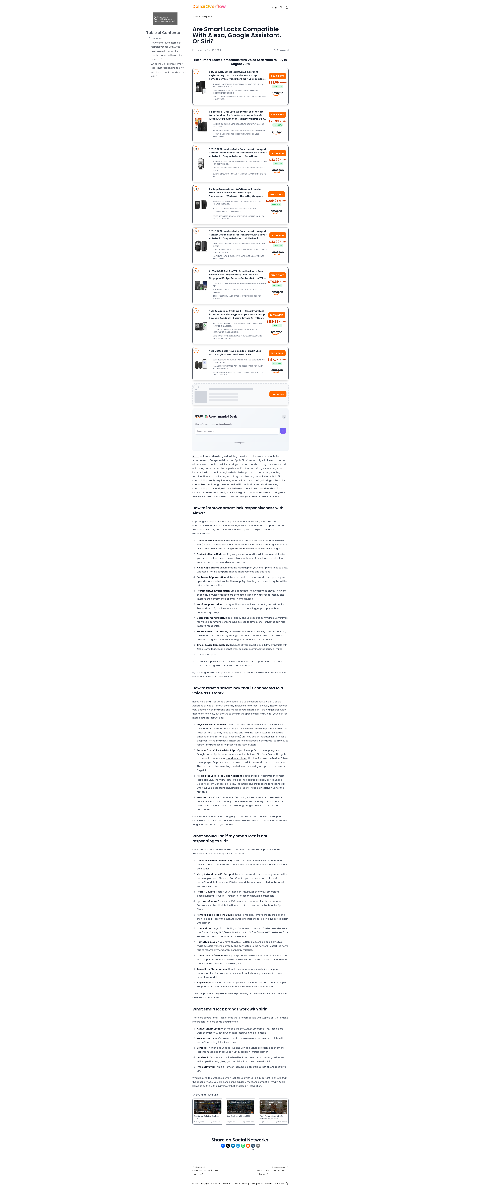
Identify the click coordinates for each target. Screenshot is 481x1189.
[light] (287, 7)
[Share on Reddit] (248, 1146)
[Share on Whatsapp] (243, 1146)
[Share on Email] (258, 1146)
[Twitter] (287, 1183)
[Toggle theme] (284, 417)
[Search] (281, 7)
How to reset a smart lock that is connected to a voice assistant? (166, 55)
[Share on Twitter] (228, 1146)
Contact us (279, 1183)
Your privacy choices (261, 1183)
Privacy (245, 1183)
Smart (195, 456)
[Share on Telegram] (238, 1146)
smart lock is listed (236, 758)
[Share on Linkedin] (233, 1146)
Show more (155, 38)
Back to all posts (203, 16)
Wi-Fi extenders (241, 548)
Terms (237, 1183)
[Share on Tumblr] (253, 1146)
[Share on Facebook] (223, 1146)
